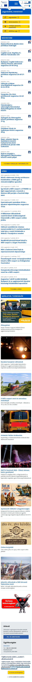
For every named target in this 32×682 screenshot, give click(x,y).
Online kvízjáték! (7, 547)
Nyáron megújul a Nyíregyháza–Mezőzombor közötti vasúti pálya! (11, 155)
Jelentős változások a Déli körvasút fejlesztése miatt (14, 583)
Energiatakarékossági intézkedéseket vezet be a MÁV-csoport (15, 271)
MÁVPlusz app (13, 31)
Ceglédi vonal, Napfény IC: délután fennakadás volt (11, 54)
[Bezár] (9, 8)
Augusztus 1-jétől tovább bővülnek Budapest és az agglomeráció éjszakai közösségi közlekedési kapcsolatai (15, 281)
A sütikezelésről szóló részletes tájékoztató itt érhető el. (15, 667)
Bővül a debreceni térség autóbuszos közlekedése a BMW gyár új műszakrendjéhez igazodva (15, 179)
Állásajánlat (5, 325)
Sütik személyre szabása (16, 677)
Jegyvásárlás (13, 17)
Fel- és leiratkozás (13, 637)
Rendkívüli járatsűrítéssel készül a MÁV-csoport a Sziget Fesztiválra (14, 241)
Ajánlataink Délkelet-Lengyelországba (15, 509)
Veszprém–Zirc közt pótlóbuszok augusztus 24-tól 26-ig (12, 96)
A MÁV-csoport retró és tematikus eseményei (13, 399)
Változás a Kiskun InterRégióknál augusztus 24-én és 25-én (12, 85)
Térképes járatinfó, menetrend (15, 26)
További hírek (16, 289)
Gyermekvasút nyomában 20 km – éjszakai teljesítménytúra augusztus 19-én (15, 204)
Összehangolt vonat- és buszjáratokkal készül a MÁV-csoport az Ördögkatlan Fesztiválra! (16, 261)
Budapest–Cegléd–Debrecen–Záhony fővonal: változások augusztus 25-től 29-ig (12, 63)
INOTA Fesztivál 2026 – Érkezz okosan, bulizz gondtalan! (15, 471)
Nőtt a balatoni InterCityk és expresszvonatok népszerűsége (13, 250)
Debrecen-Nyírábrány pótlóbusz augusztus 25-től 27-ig (12, 74)
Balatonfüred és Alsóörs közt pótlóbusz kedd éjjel (12, 45)
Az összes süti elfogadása (16, 672)
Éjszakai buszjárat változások (12, 362)
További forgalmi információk (16, 164)
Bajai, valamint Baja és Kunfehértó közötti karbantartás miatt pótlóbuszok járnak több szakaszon (10, 142)
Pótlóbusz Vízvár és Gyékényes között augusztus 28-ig (12, 130)
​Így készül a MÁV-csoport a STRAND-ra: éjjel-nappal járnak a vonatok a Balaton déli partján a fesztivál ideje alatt (16, 192)
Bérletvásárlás (13, 22)
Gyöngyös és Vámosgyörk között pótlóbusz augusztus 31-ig (11, 119)
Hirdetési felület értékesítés (11, 435)
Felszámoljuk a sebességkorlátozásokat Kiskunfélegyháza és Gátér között (11, 107)
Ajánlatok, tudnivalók (12, 296)
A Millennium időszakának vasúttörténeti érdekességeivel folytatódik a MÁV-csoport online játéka (14, 216)
